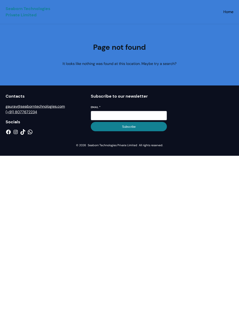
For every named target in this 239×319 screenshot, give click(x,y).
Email (95, 107)
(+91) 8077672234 (21, 112)
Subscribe (129, 126)
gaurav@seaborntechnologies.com (35, 106)
